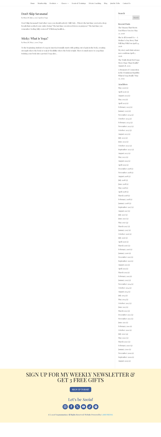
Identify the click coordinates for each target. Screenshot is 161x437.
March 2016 (123, 245)
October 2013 (123, 303)
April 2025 (122, 103)
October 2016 (123, 234)
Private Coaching (95, 3)
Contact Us (126, 3)
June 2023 (122, 142)
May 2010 (122, 338)
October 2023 (123, 130)
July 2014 (121, 295)
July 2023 (121, 138)
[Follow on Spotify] (95, 406)
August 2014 (123, 292)
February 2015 (124, 276)
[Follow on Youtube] (83, 406)
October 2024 (123, 119)
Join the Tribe (115, 3)
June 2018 (122, 184)
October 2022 (123, 146)
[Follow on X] (77, 406)
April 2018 (122, 192)
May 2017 (122, 222)
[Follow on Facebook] (71, 406)
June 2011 (122, 322)
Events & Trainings (79, 3)
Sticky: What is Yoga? (34, 38)
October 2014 (123, 288)
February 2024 (124, 122)
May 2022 (122, 157)
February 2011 (124, 326)
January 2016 (123, 253)
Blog (105, 3)
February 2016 (124, 249)
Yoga (41, 42)
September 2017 (124, 207)
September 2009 (125, 357)
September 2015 (124, 261)
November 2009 (124, 353)
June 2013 (122, 307)
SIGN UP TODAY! (80, 389)
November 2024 (124, 115)
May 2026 (122, 88)
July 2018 (121, 180)
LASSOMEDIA (107, 415)
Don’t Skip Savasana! (34, 14)
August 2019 (123, 161)
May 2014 (122, 299)
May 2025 (122, 99)
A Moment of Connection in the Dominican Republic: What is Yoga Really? (129, 73)
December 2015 (124, 257)
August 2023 (123, 134)
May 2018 (122, 188)
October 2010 (123, 330)
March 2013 (122, 311)
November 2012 (124, 319)
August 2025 (123, 95)
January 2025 (123, 111)
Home (32, 3)
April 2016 (122, 242)
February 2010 (124, 345)
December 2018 (124, 169)
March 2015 (122, 272)
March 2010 (123, 342)
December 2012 (124, 315)
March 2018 (123, 195)
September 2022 (124, 149)
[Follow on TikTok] (89, 406)
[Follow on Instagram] (65, 406)
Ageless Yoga (43, 18)
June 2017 (122, 218)
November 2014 (124, 284)
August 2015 (123, 265)
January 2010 (123, 349)
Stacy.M (26, 18)
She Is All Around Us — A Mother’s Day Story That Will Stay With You (128, 40)
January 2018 (123, 203)
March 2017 (122, 226)
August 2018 (123, 176)
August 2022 (123, 153)
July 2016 (121, 238)
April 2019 (122, 165)
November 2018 (124, 172)
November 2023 (124, 126)
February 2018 (124, 199)
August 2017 (123, 211)
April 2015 (122, 268)
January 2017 (123, 230)
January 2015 (123, 280)
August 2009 (123, 361)
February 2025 (124, 107)
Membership (42, 3)
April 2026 (122, 92)
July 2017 (121, 215)
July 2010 (121, 334)
